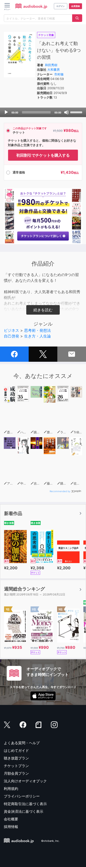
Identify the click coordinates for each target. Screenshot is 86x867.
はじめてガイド (16, 750)
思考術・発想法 (37, 330)
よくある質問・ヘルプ (22, 743)
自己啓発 (11, 336)
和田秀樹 (51, 65)
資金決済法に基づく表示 (23, 811)
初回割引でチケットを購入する (43, 155)
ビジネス (11, 330)
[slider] (77, 112)
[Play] (6, 112)
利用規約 (11, 788)
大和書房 (53, 69)
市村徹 (59, 74)
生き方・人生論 (37, 336)
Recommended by (60, 491)
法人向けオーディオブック (25, 781)
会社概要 (11, 819)
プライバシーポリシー (22, 796)
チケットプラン (16, 765)
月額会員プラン (16, 773)
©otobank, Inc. (50, 841)
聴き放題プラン (16, 758)
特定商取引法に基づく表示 (25, 804)
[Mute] (66, 112)
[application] (43, 112)
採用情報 (11, 826)
